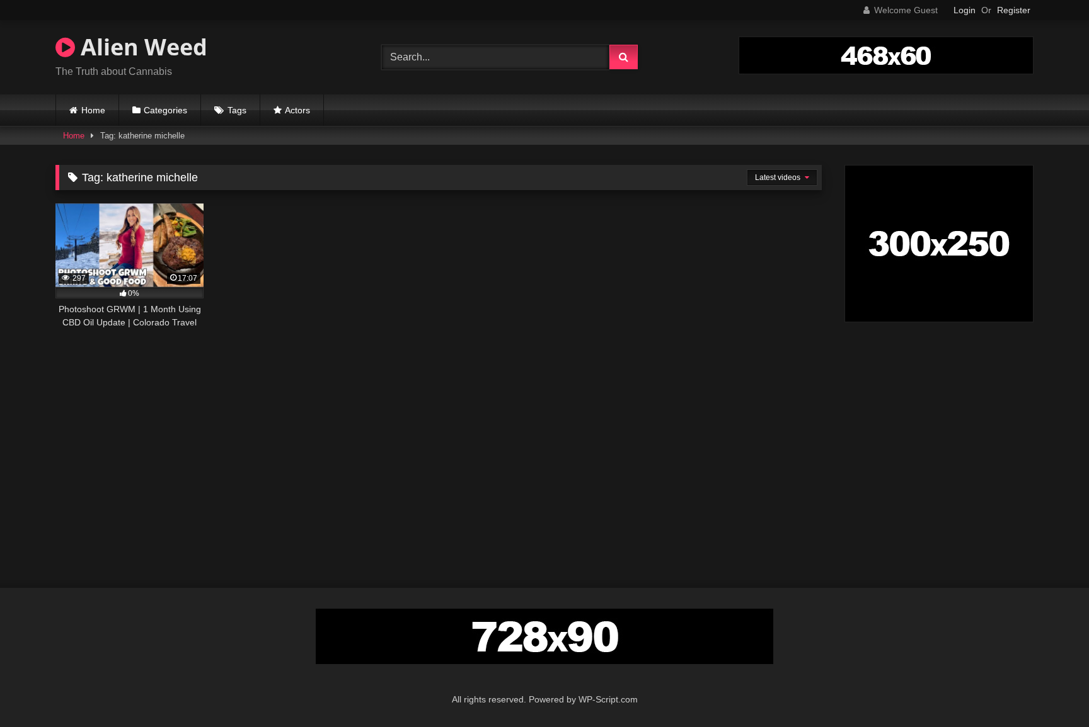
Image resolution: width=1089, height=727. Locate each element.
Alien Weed (141, 46)
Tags (237, 110)
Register (1013, 10)
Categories (165, 110)
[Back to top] (1050, 689)
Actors (297, 110)
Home (93, 110)
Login (965, 10)
